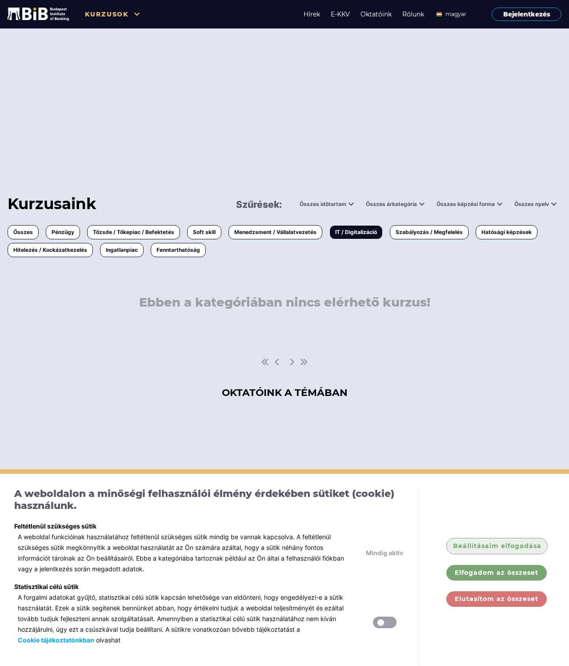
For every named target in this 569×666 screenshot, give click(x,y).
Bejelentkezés (526, 14)
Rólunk (413, 14)
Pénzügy (63, 232)
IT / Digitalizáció (356, 232)
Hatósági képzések (506, 232)
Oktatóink (376, 14)
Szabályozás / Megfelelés (429, 232)
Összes (23, 232)
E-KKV (340, 14)
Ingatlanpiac (122, 249)
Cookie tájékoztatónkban (56, 640)
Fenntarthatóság (178, 249)
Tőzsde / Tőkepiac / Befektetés (133, 232)
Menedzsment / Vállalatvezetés (275, 232)
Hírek (312, 14)
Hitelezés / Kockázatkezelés (50, 249)
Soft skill (204, 232)
